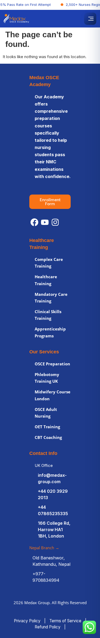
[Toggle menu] (90, 19)
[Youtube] (45, 222)
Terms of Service (65, 620)
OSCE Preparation (52, 363)
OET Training (47, 426)
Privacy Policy (27, 620)
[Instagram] (55, 222)
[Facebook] (34, 222)
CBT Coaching (48, 437)
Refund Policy (48, 626)
